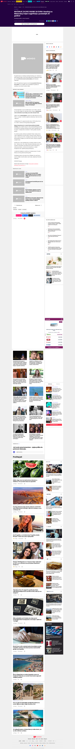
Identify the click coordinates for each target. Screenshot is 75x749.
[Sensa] (45, 741)
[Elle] (27, 741)
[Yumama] (50, 741)
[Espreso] (23, 741)
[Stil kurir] (30, 741)
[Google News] (58, 47)
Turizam (19, 209)
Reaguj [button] (15, 218)
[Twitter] (52, 47)
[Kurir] (20, 741)
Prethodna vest (19, 205)
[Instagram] (49, 47)
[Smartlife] (41, 741)
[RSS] (61, 47)
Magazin (20, 7)
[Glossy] (33, 741)
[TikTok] (56, 47)
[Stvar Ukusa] (54, 741)
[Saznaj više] (61, 254)
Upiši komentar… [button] (19, 452)
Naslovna (15, 7)
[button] (41, 21)
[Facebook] (47, 47)
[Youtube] (54, 47)
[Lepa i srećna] (37, 741)
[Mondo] (4, 1)
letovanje (24, 209)
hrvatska (15, 209)
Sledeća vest (37, 205)
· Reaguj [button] (50, 70)
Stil (23, 7)
